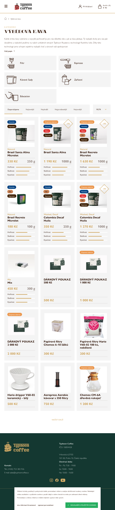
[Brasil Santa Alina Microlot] (21, 134)
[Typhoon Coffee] (23, 6)
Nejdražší (44, 109)
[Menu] (6, 6)
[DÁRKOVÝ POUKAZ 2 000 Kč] (21, 326)
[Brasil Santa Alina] (57, 134)
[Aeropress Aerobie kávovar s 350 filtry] (57, 379)
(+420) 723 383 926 (16, 468)
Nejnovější (78, 109)
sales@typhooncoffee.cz (19, 472)
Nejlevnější (30, 109)
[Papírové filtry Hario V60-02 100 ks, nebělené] (93, 326)
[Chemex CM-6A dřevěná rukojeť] (93, 379)
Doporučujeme (13, 109)
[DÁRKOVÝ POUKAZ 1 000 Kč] (93, 264)
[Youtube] (63, 480)
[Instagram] (51, 480)
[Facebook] (57, 480)
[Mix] (21, 264)
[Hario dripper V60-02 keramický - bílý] (21, 379)
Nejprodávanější (61, 109)
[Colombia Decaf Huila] (57, 199)
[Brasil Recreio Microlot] (93, 134)
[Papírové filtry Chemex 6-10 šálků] (57, 326)
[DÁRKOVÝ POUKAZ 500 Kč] (57, 264)
